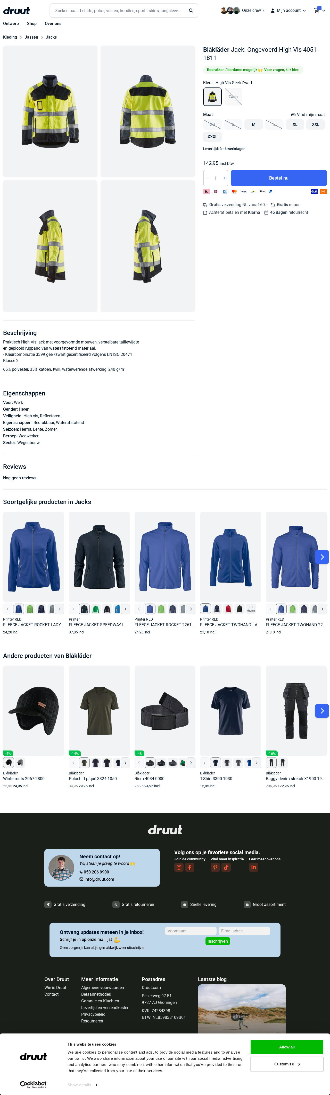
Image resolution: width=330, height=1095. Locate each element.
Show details (79, 1085)
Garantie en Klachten (100, 1001)
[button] (50, 111)
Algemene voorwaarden (102, 987)
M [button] (253, 124)
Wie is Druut (55, 987)
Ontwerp (11, 23)
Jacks (51, 37)
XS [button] (212, 124)
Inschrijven (218, 941)
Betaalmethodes (96, 994)
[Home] (16, 10)
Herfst (25, 429)
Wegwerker (28, 436)
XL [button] (295, 124)
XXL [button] (315, 124)
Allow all (287, 1047)
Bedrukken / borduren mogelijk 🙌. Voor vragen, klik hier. (253, 70)
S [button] (233, 124)
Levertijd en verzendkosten (105, 1007)
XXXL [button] (213, 136)
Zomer (51, 429)
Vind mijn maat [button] (311, 114)
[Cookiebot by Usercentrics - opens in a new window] (33, 1085)
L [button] (274, 124)
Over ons (53, 23)
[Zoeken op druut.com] (124, 10)
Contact (51, 994)
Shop (32, 23)
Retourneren (92, 1021)
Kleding (10, 37)
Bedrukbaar (44, 422)
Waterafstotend (70, 422)
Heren (24, 409)
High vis (30, 415)
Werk (18, 402)
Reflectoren (50, 415)
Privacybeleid (93, 1014)
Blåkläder (216, 49)
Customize (284, 1064)
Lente (38, 429)
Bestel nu (278, 178)
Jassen (31, 37)
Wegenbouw (28, 442)
